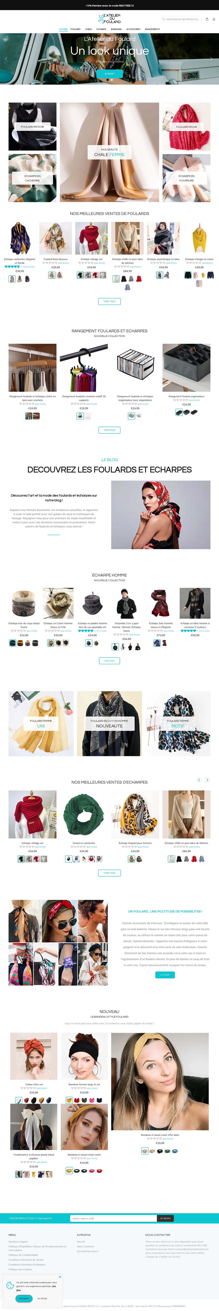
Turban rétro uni (34, 1084)
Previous (65, 197)
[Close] (60, 1277)
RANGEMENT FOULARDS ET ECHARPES (109, 331)
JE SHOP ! (110, 74)
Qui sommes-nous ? (88, 1251)
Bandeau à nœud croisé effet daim (160, 1134)
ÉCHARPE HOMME (109, 575)
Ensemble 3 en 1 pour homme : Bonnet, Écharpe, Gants (126, 627)
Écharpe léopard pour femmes (32, 843)
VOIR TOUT (109, 302)
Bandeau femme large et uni (84, 1084)
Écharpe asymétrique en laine (163, 259)
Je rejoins (165, 1218)
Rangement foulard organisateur (186, 396)
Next (72, 197)
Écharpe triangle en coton (199, 259)
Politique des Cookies (20, 1269)
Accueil (81, 1241)
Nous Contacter (85, 1246)
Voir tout (109, 661)
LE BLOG (54, 533)
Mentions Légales (18, 1241)
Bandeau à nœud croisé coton (84, 1154)
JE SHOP (165, 975)
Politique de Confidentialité (23, 1255)
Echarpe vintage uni (91, 259)
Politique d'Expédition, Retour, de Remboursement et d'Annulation (37, 1248)
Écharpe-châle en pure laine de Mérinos (84, 843)
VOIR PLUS (109, 430)
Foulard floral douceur (56, 259)
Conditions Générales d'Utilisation (27, 1264)
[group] (20, 267)
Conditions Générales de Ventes (26, 1259)
